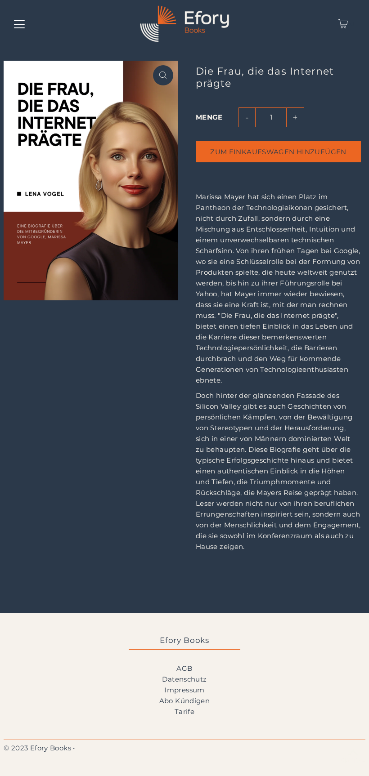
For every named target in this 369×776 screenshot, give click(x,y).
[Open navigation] (19, 24)
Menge (209, 117)
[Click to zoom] (163, 75)
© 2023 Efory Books (37, 748)
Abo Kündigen (184, 700)
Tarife (184, 711)
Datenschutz (184, 679)
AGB (184, 668)
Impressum (184, 690)
